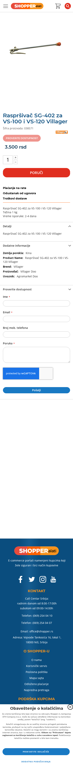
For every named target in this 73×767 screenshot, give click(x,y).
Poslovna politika (36, 672)
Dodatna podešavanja (36, 761)
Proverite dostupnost (17, 289)
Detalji (7, 226)
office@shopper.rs (41, 631)
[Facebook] (21, 581)
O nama (36, 660)
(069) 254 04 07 (42, 623)
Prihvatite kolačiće (36, 751)
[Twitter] (32, 581)
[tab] (36, 226)
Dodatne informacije (16, 245)
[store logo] (27, 6)
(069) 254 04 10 (42, 615)
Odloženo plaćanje (36, 684)
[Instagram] (43, 581)
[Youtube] (53, 581)
